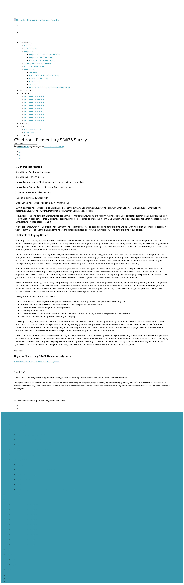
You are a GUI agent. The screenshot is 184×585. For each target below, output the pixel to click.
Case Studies (25, 93)
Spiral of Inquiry (30, 48)
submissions (23, 146)
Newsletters (29, 132)
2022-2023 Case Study (54, 146)
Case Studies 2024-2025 (34, 99)
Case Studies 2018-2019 (34, 117)
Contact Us (24, 135)
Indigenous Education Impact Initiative (44, 54)
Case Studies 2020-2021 (34, 111)
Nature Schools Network (34, 66)
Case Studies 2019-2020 (34, 114)
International (29, 69)
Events (22, 126)
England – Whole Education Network (44, 75)
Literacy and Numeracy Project (41, 60)
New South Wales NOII (38, 78)
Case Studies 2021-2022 (34, 108)
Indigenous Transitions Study (41, 57)
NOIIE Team (29, 45)
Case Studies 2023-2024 (34, 102)
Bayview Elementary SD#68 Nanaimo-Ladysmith (36, 361)
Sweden (32, 84)
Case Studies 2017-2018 (34, 120)
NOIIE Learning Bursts (33, 129)
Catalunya (33, 72)
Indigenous (28, 51)
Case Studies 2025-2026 (34, 96)
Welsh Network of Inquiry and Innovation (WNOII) (49, 87)
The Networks (25, 42)
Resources (12, 549)
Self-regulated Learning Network (37, 63)
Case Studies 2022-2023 (34, 105)
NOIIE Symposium (16, 494)
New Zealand (34, 81)
